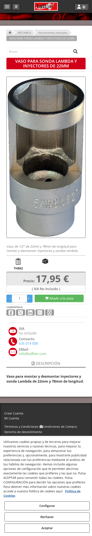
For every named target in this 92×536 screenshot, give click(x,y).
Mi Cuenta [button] (11, 418)
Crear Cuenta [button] (13, 413)
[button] (46, 6)
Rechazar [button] (47, 517)
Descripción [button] (47, 363)
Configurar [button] (47, 506)
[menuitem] (46, 413)
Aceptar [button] (47, 528)
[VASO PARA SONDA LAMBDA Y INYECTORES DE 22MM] (46, 157)
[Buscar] (74, 52)
